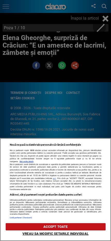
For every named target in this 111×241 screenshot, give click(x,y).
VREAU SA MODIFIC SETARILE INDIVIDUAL (55, 234)
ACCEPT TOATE (55, 227)
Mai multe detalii (27, 161)
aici (54, 178)
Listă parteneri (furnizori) (21, 217)
